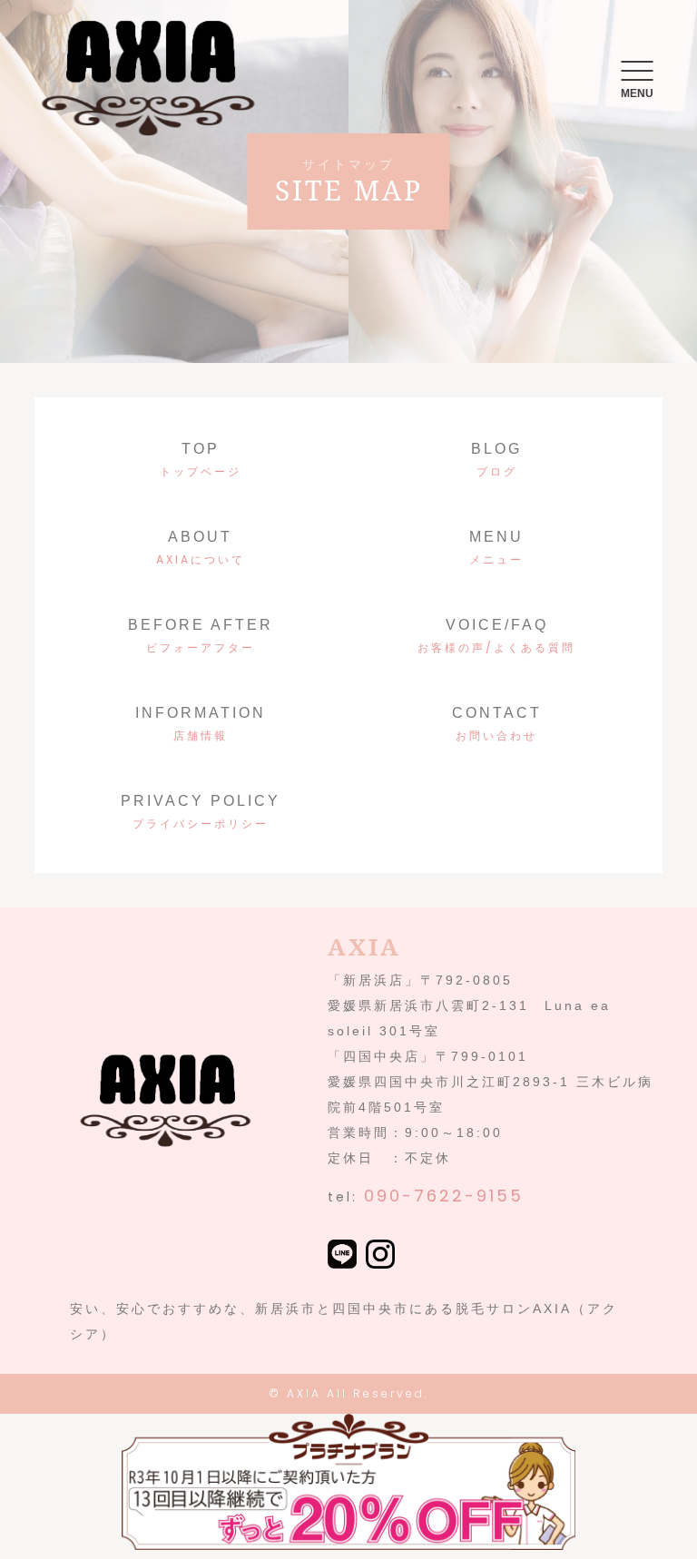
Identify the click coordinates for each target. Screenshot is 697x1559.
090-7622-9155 (444, 1195)
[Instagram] (380, 1256)
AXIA (304, 1393)
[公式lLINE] (342, 1256)
